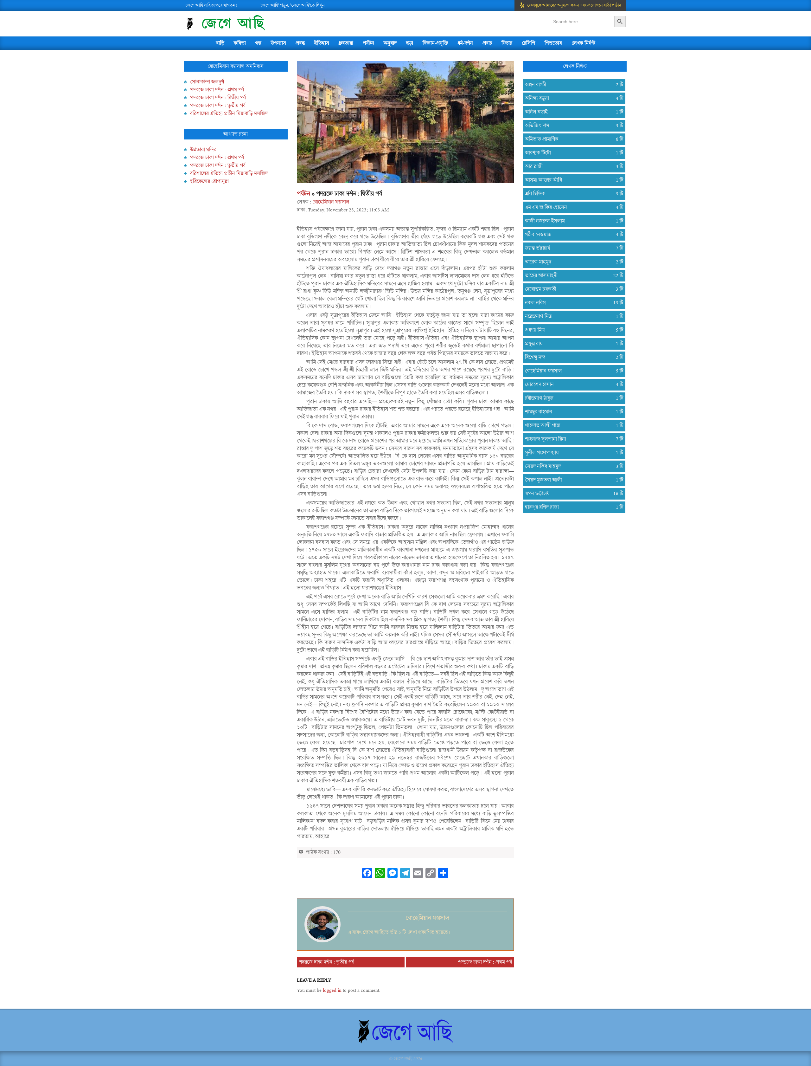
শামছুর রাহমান (571, 411)
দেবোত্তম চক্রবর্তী (571, 289)
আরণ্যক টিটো (571, 152)
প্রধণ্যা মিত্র (571, 329)
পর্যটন (303, 193)
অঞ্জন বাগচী (571, 84)
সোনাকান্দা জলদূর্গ (207, 81)
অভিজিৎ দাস (571, 125)
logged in (332, 990)
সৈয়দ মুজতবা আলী (571, 479)
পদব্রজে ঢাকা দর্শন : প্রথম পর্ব (217, 89)
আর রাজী (571, 166)
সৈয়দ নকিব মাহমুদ (571, 466)
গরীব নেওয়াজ (571, 234)
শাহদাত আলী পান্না (571, 425)
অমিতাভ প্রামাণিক (571, 139)
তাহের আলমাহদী (571, 275)
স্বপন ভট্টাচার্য (571, 493)
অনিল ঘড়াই (571, 111)
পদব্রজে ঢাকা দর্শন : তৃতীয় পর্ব (218, 105)
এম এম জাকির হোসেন (571, 207)
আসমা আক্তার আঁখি (571, 180)
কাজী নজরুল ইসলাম (571, 220)
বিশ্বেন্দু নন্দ (571, 357)
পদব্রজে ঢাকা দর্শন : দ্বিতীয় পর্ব (218, 97)
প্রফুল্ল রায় (571, 343)
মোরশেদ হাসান (571, 384)
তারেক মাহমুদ (571, 261)
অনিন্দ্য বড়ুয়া (571, 98)
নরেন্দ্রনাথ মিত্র (571, 316)
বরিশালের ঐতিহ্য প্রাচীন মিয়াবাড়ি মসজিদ (229, 113)
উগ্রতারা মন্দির (203, 149)
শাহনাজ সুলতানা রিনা (571, 439)
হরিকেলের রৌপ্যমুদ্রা (209, 181)
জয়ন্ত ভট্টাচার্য (571, 248)
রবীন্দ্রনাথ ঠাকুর (571, 398)
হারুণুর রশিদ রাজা (571, 507)
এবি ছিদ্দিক (571, 193)
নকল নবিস (571, 302)
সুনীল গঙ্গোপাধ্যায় (571, 452)
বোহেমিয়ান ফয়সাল (330, 201)
